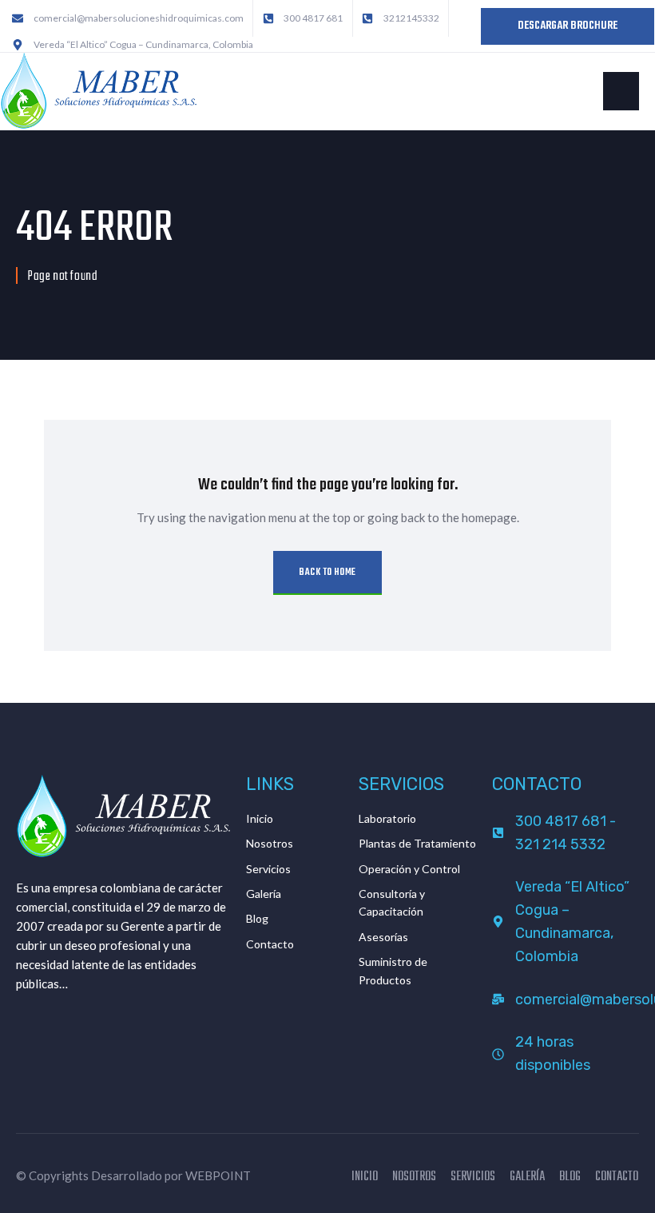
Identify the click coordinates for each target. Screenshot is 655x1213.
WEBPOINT (218, 1175)
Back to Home (327, 573)
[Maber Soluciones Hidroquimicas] (98, 89)
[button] (621, 91)
